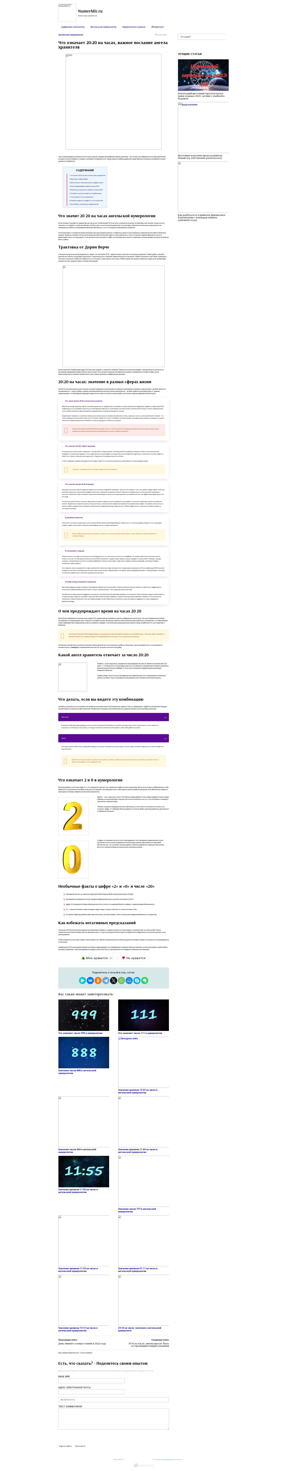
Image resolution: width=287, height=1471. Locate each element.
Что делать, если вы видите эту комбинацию (85, 193)
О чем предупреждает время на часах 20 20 (84, 186)
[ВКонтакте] (90, 980)
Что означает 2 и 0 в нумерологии (81, 197)
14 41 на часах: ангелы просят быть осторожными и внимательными (149, 1344)
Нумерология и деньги (133, 27)
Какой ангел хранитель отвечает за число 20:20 (86, 190)
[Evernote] (144, 980)
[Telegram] (105, 980)
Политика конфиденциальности (167, 1459)
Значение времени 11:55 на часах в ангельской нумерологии (78, 1191)
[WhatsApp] (121, 980)
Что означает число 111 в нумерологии (140, 1033)
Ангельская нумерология (103, 27)
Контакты (80, 1446)
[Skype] (137, 980)
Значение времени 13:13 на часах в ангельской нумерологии (78, 1329)
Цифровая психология (72, 27)
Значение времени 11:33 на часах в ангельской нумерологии (78, 1269)
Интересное (157, 27)
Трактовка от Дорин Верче (79, 179)
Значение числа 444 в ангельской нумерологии (77, 1150)
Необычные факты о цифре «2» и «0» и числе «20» (86, 200)
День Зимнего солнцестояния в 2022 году (82, 1343)
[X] (113, 980)
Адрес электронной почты (74, 1387)
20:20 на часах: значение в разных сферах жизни (86, 182)
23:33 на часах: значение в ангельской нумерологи (139, 1329)
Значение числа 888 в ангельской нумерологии (77, 1072)
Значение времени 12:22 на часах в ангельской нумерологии (138, 1091)
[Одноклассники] (98, 980)
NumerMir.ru (119, 1459)
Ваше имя (64, 1376)
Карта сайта (65, 1446)
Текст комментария (70, 1406)
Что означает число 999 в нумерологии (80, 1033)
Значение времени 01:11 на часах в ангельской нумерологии (138, 1269)
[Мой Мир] (129, 980)
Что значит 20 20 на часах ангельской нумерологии (87, 175)
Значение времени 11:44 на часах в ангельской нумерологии (138, 1150)
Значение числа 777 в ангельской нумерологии (137, 1210)
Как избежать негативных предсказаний (84, 204)
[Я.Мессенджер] (82, 980)
